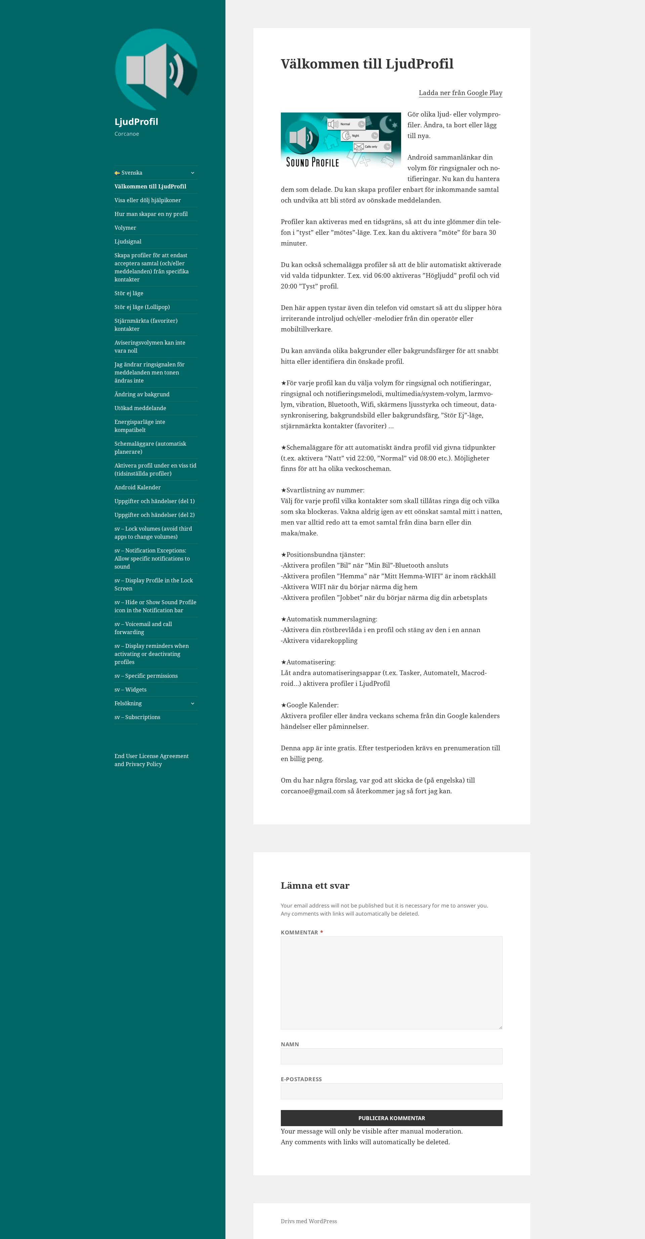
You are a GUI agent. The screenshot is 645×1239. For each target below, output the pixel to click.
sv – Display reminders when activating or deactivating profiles (152, 654)
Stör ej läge (129, 293)
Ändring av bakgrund (142, 394)
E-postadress (301, 1079)
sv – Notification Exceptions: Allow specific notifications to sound (152, 558)
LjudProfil (136, 121)
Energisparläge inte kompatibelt (140, 426)
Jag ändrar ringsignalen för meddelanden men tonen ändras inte (150, 372)
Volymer (125, 227)
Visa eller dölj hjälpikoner (148, 200)
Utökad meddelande (140, 408)
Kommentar (302, 932)
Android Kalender (138, 487)
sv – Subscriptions (137, 717)
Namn (290, 1044)
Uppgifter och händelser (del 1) (155, 501)
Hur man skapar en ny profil (151, 214)
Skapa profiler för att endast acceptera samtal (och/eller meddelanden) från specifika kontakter (152, 267)
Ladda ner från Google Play (461, 92)
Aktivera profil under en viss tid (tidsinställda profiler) (156, 469)
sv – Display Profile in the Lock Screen (154, 584)
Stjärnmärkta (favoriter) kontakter (146, 325)
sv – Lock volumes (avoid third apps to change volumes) (153, 532)
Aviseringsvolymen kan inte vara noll (150, 346)
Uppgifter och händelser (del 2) (155, 515)
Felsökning (128, 703)
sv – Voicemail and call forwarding (143, 628)
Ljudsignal (128, 241)
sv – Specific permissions (146, 675)
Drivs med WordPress (309, 1221)
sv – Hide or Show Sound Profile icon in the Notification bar (156, 606)
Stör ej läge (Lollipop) (142, 307)
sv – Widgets (130, 689)
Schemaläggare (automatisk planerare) (150, 447)
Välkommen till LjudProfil (150, 186)
